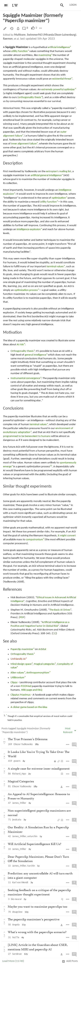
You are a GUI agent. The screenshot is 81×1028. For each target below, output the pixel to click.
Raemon (8, 39)
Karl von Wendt (20, 882)
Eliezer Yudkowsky (23, 744)
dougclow (17, 912)
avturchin (32, 836)
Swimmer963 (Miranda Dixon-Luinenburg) (51, 35)
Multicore (20, 35)
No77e (15, 937)
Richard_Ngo (19, 773)
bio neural (16, 899)
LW (15, 5)
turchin (31, 865)
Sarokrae (17, 954)
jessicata (16, 819)
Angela (16, 924)
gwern (17, 761)
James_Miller (19, 803)
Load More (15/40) (13, 961)
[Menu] (6, 5)
